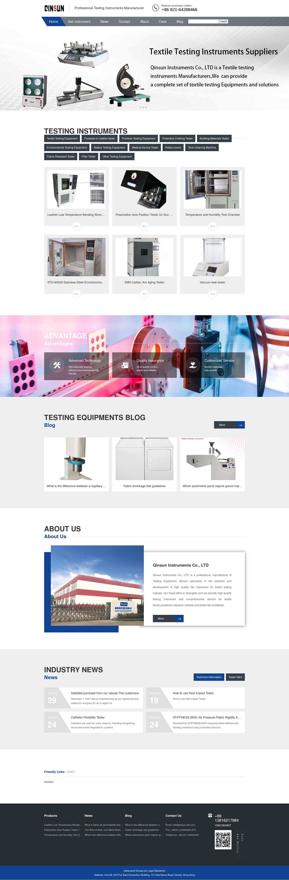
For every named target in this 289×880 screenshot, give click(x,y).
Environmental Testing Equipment (67, 147)
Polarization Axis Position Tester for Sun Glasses (69, 829)
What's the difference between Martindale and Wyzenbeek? (116, 834)
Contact (124, 21)
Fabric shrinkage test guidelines (142, 829)
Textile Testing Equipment (62, 138)
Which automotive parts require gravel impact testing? (153, 834)
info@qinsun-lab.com (184, 824)
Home (53, 21)
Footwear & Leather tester (99, 138)
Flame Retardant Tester (61, 156)
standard (49, 781)
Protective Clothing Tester (177, 138)
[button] (140, 107)
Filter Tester (88, 156)
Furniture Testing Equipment (138, 138)
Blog (180, 21)
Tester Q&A (235, 677)
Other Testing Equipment (117, 156)
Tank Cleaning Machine (202, 147)
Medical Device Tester (145, 147)
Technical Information (209, 677)
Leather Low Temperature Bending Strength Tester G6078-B (76, 824)
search (223, 21)
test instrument (79, 21)
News (104, 21)
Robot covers (173, 147)
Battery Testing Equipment (109, 147)
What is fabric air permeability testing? (105, 824)
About (144, 21)
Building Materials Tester (214, 138)
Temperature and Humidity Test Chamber (66, 834)
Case (163, 21)
